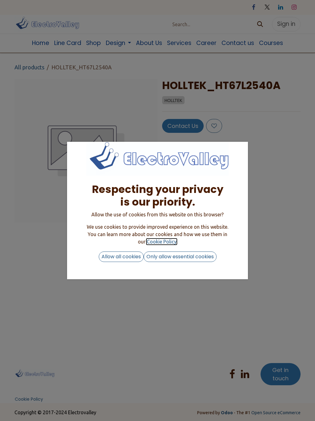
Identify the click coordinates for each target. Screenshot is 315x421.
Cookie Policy (162, 241)
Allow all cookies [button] (121, 256)
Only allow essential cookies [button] (180, 256)
